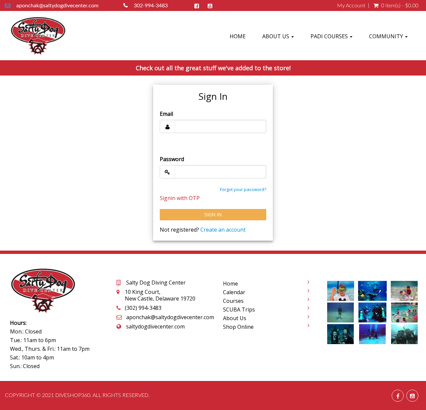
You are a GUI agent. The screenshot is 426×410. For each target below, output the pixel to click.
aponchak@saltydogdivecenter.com (57, 5)
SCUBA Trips (239, 309)
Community (386, 36)
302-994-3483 (151, 5)
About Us (276, 36)
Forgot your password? (243, 189)
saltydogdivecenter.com (155, 326)
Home (238, 36)
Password (172, 159)
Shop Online (238, 326)
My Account (351, 5)
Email (166, 113)
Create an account (223, 229)
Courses (233, 301)
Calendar (234, 292)
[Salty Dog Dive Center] (38, 35)
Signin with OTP (180, 198)
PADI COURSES (330, 36)
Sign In (213, 214)
